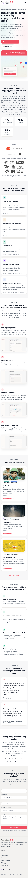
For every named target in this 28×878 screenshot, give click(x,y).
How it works (4, 853)
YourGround (7, 522)
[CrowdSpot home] (7, 2)
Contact (3, 858)
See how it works (7, 46)
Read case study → (8, 498)
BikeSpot (6, 485)
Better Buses (4, 865)
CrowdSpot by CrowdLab (14, 761)
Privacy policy (19, 759)
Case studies (4, 855)
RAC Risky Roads (9, 557)
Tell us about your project (10, 41)
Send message (14, 827)
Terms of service (9, 759)
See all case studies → (14, 575)
